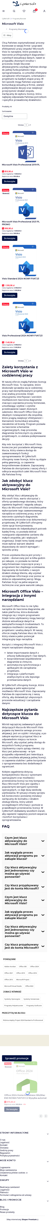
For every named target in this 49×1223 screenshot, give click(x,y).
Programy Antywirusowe (13, 1005)
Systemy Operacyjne (12, 999)
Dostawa (4, 1147)
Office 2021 (8, 973)
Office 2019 (20, 973)
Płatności (4, 1192)
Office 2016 (32, 973)
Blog (2, 1206)
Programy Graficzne (34, 1005)
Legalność (5, 1142)
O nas (2, 1139)
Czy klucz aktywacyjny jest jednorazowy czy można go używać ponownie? (21, 872)
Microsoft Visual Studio (13, 986)
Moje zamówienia (8, 1170)
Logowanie (5, 1167)
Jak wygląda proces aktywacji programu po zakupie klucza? (21, 855)
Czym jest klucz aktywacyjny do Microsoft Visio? (16, 841)
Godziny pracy (6, 1150)
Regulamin (5, 1153)
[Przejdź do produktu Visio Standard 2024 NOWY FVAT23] (24, 260)
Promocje (4, 1209)
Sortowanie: (7, 111)
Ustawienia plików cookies (13, 1172)
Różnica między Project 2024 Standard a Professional (23, 1020)
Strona (20, 125)
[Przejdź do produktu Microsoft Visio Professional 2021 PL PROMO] (24, 203)
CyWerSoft (6, 19)
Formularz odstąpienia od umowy (15, 1195)
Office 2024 (34, 966)
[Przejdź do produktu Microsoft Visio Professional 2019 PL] (24, 146)
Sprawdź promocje (17, 1058)
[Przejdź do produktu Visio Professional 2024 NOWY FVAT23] (24, 317)
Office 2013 (8, 979)
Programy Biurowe (19, 19)
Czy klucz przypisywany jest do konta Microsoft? (22, 887)
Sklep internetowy (22, 1219)
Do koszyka (9, 181)
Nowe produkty (7, 1212)
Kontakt (3, 1145)
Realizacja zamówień (10, 1187)
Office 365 (23, 966)
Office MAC (29, 986)
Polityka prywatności (10, 1155)
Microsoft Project (22, 979)
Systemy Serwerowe (31, 999)
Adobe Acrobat (10, 966)
